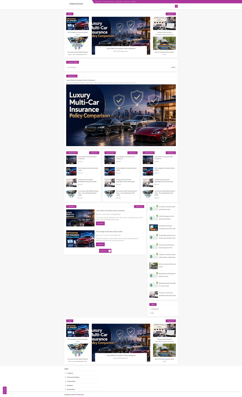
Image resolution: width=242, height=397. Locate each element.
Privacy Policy (98, 2)
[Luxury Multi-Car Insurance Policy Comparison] (121, 36)
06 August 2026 (124, 51)
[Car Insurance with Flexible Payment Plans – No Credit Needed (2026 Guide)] (77, 43)
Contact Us (133, 2)
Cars (152, 313)
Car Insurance (106, 214)
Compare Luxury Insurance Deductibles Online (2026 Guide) (164, 33)
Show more (171, 14)
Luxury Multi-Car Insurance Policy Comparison (121, 48)
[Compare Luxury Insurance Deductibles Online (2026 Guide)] (164, 23)
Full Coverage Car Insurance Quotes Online (77, 33)
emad (116, 51)
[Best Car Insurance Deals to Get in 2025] (164, 43)
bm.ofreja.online (79, 394)
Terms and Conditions (108, 2)
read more (100, 223)
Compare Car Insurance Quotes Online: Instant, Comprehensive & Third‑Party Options (167, 257)
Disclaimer (126, 2)
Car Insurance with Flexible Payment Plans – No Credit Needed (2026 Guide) (77, 54)
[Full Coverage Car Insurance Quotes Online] (77, 23)
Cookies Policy (119, 2)
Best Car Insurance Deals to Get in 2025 (164, 53)
